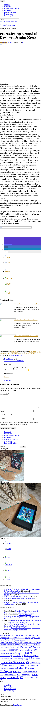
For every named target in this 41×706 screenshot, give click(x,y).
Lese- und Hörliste (10, 12)
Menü (2, 1)
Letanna (9, 42)
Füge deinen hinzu (17, 355)
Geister (24, 640)
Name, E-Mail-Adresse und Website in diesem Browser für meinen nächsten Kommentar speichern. (19, 423)
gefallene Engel (5, 353)
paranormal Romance (18, 353)
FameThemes (17, 705)
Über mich (7, 6)
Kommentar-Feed (10, 689)
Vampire (15, 671)
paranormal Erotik (5, 660)
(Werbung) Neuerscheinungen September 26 (19, 598)
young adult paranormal (19, 676)
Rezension (3, 42)
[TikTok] (8, 284)
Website (2, 419)
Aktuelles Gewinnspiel (11, 439)
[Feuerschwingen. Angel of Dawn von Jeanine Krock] (13, 82)
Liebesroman (7, 653)
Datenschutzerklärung (11, 8)
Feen (18, 640)
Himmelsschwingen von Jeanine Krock (27, 304)
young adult (23, 675)
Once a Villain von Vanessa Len (15, 596)
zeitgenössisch (29, 677)
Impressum (7, 10)
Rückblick (8, 665)
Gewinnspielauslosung (10, 645)
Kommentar (4, 394)
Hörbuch (16, 649)
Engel (38, 352)
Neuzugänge (8, 14)
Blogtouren (8, 434)
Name (2, 411)
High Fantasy (24, 647)
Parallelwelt (33, 658)
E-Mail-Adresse (6, 415)
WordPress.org (9, 691)
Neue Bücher (31, 656)
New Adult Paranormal (19, 658)
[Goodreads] (8, 278)
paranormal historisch (20, 660)
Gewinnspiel (8, 16)
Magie (23, 653)
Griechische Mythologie (29, 644)
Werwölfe (10, 675)
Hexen (9, 647)
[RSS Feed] (8, 293)
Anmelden (7, 685)
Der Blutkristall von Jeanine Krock (26, 320)
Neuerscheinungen (6, 658)
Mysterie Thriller (18, 656)
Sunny (6, 377)
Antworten (7, 380)
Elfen (28, 638)
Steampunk (13, 668)
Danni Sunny (9, 359)
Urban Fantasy (31, 353)
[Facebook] (8, 257)
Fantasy (10, 640)
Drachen (33, 635)
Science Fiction (21, 665)
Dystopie (5, 638)
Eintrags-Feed (8, 687)
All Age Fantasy (7, 635)
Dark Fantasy (21, 635)
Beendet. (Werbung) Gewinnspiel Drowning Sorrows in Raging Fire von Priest (21, 612)
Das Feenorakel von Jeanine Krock (26, 336)
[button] (8, 244)
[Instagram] (8, 271)
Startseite (7, 5)
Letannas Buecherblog (7, 25)
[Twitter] (8, 262)
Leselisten (31, 650)
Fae (2, 640)
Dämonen (32, 352)
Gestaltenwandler (11, 642)
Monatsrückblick (6, 656)
